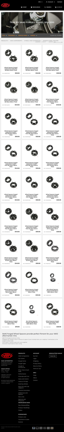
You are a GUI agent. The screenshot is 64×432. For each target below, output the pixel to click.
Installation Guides (23, 419)
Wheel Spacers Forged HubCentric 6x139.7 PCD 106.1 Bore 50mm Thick (31, 164)
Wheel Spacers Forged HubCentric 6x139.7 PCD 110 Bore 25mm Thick (52, 164)
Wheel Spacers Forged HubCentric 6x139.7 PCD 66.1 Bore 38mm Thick (10, 228)
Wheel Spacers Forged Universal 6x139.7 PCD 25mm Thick (31, 291)
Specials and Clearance (22, 400)
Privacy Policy (37, 363)
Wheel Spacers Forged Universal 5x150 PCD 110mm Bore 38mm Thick (10, 291)
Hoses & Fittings (23, 381)
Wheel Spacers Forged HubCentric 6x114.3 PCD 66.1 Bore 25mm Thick (52, 69)
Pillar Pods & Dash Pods (23, 370)
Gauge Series (22, 361)
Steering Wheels (23, 384)
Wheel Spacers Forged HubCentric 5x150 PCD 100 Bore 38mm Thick (31, 69)
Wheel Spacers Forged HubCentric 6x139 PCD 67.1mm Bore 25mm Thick (52, 228)
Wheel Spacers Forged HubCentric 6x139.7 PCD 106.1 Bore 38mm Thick (10, 164)
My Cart (35, 356)
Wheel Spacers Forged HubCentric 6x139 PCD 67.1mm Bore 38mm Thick (10, 259)
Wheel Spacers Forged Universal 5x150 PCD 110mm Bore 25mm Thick (52, 259)
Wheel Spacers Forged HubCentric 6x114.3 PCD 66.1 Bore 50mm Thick (31, 101)
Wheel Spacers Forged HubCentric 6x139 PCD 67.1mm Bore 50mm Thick (31, 259)
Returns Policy (37, 366)
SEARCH (48, 7)
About (35, 377)
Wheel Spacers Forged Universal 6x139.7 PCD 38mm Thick (10, 322)
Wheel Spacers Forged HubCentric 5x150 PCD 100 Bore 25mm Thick (10, 69)
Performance (22, 374)
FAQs (34, 375)
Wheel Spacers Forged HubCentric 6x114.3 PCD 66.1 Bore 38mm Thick (11, 101)
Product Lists (22, 417)
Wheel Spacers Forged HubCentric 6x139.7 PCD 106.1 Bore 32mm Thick (52, 133)
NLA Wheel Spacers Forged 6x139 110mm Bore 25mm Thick (52, 291)
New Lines (21, 397)
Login (35, 358)
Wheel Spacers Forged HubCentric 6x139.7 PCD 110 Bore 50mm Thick (31, 196)
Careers (35, 380)
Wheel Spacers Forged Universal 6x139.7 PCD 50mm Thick (52, 322)
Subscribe (53, 356)
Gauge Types (22, 363)
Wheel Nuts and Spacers (23, 393)
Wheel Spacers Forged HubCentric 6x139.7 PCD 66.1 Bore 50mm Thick (31, 228)
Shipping (35, 361)
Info (39, 2)
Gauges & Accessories (21, 366)
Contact (59, 2)
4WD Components (23, 356)
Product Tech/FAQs (24, 407)
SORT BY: (51, 41)
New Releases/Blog (23, 405)
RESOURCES (36, 7)
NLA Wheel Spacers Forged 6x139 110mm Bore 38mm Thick (31, 322)
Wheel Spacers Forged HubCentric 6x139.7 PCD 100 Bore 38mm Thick (52, 101)
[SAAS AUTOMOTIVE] (5, 5)
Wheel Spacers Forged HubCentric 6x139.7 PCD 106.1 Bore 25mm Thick (31, 133)
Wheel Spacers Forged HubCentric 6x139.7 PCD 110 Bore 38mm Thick (10, 196)
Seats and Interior (23, 379)
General (20, 422)
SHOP (25, 7)
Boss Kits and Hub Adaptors (23, 387)
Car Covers (21, 358)
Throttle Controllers (24, 390)
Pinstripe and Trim (23, 376)
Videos (20, 410)
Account (50, 2)
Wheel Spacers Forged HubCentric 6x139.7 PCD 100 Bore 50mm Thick (10, 133)
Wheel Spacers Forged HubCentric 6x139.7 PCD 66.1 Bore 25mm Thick (52, 196)
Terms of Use (37, 368)
